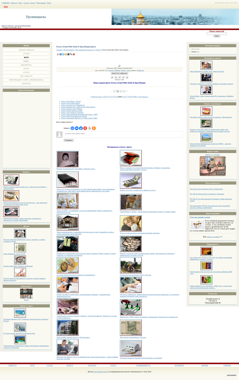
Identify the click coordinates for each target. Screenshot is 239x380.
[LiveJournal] (71, 54)
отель (128, 70)
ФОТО (32, 365)
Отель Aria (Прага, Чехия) (71, 101)
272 (110, 97)
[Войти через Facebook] (81, 128)
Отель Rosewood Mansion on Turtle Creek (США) (79, 118)
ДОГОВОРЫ (179, 365)
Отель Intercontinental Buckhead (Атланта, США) (79, 114)
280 (135, 97)
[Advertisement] (97, 36)
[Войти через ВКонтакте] (77, 128)
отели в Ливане (114, 70)
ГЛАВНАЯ (5, 3)
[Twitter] (63, 54)
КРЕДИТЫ (92, 365)
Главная (59, 50)
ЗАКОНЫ (204, 365)
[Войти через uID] (72, 128)
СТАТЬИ (49, 365)
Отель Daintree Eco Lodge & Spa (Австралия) (78, 107)
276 (123, 97)
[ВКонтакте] (60, 54)
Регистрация (41, 3)
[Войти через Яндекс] (85, 128)
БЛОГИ (113, 365)
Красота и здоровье (212, 155)
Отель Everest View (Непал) (71, 109)
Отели (26, 300)
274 (116, 97)
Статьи (26, 3)
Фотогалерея (69, 50)
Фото (20, 3)
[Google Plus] (73, 54)
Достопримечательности (84, 50)
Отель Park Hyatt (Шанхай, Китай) (74, 116)
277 (126, 97)
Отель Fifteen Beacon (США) (72, 111)
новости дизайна (213, 237)
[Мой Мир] (68, 54)
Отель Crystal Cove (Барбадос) (73, 105)
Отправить (69, 140)
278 (129, 97)
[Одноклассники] (66, 54)
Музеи (193, 49)
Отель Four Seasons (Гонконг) (72, 113)
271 (107, 97)
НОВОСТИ (12, 365)
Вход (49, 3)
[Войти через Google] (89, 128)
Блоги (32, 3)
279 (132, 97)
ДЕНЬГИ (69, 365)
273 (113, 97)
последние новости (101, 372)
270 (104, 97)
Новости (14, 3)
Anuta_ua (140, 70)
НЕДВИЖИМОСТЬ (143, 365)
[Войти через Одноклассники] (94, 128)
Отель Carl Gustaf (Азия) (70, 103)
